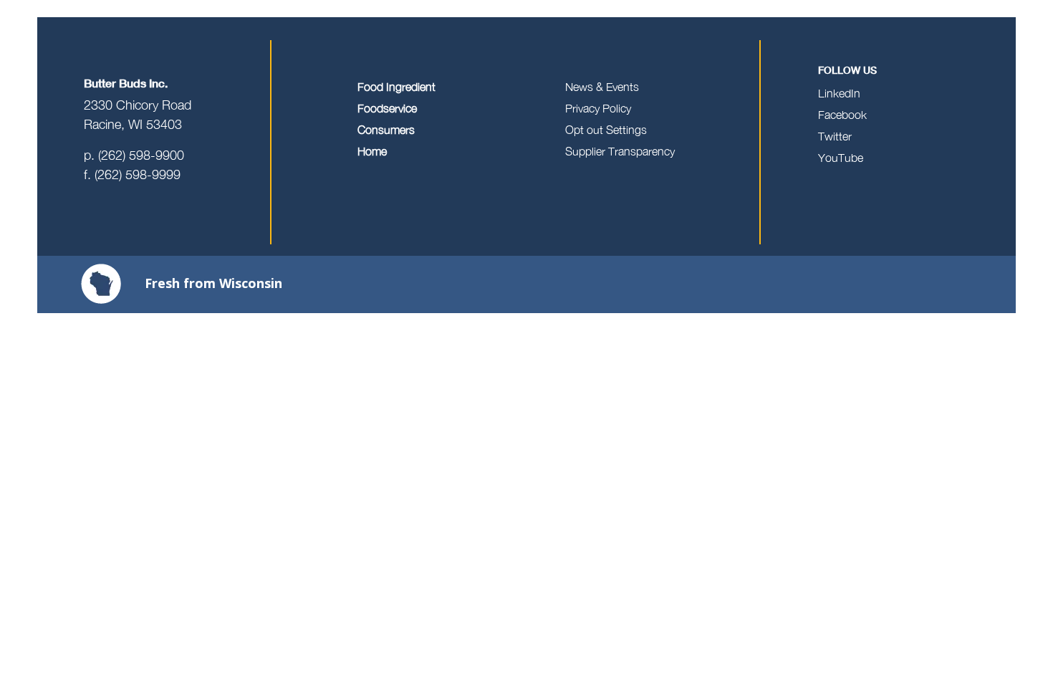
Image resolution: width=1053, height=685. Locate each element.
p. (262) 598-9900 (134, 155)
